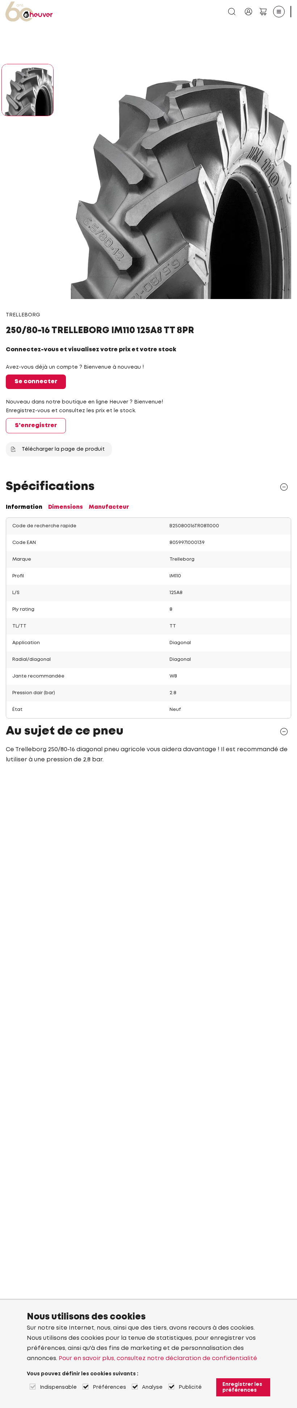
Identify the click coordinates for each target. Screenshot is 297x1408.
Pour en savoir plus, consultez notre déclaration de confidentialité (158, 1358)
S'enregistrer (36, 425)
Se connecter (35, 381)
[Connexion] (248, 11)
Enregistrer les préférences (242, 1387)
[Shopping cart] (263, 11)
